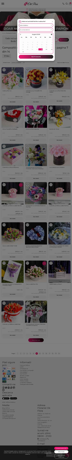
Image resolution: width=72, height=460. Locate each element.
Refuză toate (61, 451)
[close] (52, 22)
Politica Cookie (47, 452)
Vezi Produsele (36, 56)
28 (41, 49)
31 (23, 51)
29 (46, 49)
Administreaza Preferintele (61, 456)
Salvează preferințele (61, 448)
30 (51, 49)
